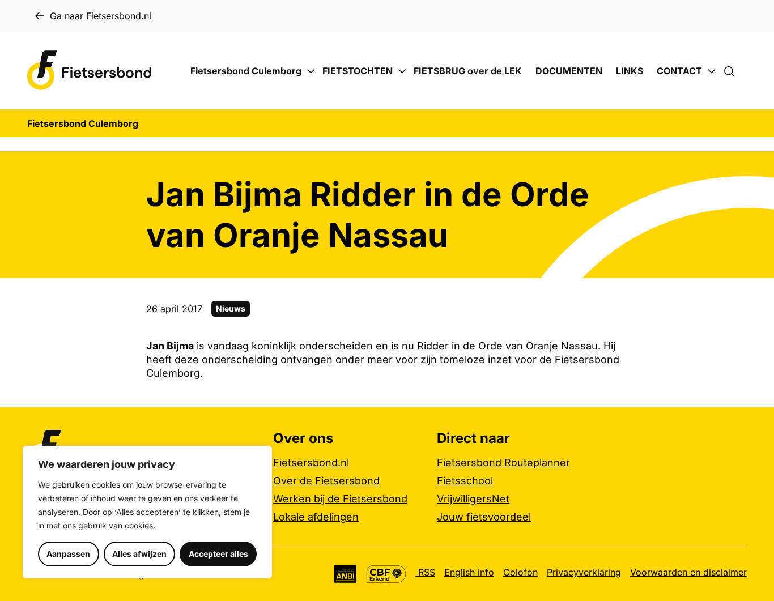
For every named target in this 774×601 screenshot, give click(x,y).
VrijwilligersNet (473, 499)
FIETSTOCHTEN (357, 70)
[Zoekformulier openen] (735, 71)
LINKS (629, 70)
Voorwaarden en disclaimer (688, 572)
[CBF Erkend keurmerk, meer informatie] (386, 574)
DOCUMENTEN (568, 70)
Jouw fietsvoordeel (484, 517)
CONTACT (679, 70)
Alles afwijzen (139, 554)
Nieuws (230, 308)
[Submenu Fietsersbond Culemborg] (311, 71)
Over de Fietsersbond (326, 481)
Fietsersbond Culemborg (245, 70)
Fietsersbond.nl (311, 462)
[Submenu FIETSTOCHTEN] (402, 71)
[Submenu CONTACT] (711, 71)
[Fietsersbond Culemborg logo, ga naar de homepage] (89, 70)
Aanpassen (68, 554)
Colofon (520, 572)
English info (469, 572)
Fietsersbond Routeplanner (503, 462)
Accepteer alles (218, 554)
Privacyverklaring (584, 572)
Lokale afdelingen (316, 517)
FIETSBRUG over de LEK (468, 70)
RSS (425, 572)
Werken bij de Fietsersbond (340, 499)
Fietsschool (465, 481)
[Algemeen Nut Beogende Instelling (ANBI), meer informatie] (345, 574)
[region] (147, 512)
